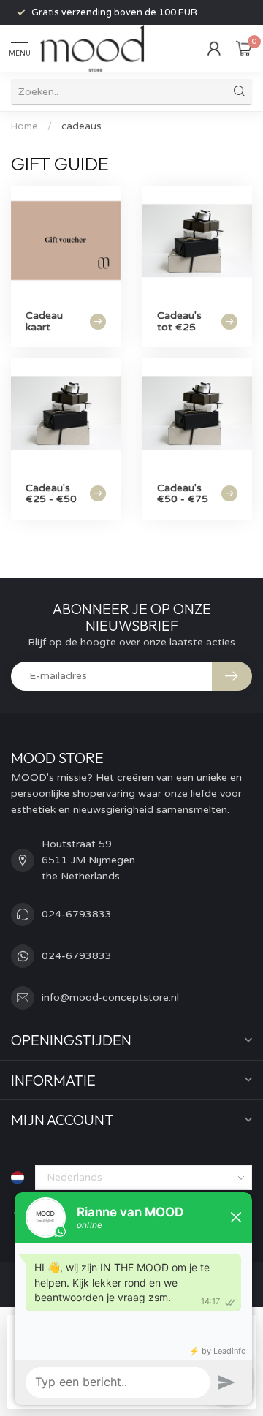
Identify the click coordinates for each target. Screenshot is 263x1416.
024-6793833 (77, 914)
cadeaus (81, 126)
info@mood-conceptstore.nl (110, 997)
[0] (244, 48)
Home (24, 126)
